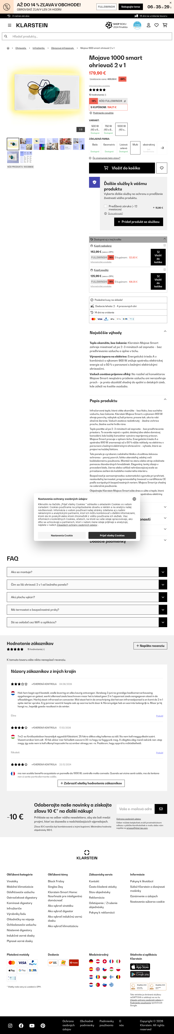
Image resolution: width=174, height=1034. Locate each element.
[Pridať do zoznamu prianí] (161, 168)
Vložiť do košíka (125, 168)
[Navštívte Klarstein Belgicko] (118, 977)
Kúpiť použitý (101, 270)
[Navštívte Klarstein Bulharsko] (105, 977)
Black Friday (56, 881)
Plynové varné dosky (20, 941)
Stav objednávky (99, 892)
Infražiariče (39, 48)
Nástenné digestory (19, 930)
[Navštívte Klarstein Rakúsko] (98, 961)
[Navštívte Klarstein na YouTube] (32, 1026)
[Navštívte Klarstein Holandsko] (91, 985)
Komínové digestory (19, 903)
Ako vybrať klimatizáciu (63, 926)
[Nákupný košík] (165, 25)
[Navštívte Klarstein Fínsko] (111, 977)
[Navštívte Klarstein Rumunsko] (98, 977)
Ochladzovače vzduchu (21, 924)
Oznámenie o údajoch (144, 896)
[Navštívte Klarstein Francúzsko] (111, 961)
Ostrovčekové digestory (22, 897)
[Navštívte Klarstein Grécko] (111, 985)
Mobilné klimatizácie (20, 886)
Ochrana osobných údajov (128, 819)
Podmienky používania (140, 1003)
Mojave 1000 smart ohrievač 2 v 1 (97, 48)
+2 (162, 148)
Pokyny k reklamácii (102, 912)
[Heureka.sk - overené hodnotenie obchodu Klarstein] (137, 25)
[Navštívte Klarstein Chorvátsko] (91, 977)
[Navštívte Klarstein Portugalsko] (98, 985)
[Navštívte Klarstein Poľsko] (118, 969)
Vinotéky (12, 881)
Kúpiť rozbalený (103, 245)
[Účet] (148, 25)
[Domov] (11, 48)
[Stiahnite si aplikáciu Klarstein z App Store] (140, 966)
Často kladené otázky (103, 886)
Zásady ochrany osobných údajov (146, 1000)
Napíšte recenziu (151, 646)
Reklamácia (97, 897)
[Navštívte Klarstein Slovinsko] (105, 985)
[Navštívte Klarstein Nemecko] (91, 961)
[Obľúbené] (156, 25)
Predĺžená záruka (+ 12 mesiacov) (123, 208)
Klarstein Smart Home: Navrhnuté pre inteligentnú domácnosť (65, 896)
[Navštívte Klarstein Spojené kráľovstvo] (98, 969)
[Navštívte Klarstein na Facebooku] (21, 1026)
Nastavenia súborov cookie (147, 901)
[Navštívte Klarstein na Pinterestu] (42, 1026)
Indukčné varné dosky (20, 935)
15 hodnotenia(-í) (97, 94)
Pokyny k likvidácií (141, 881)
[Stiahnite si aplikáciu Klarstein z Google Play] (140, 974)
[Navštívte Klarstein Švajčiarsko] (105, 961)
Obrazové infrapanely (62, 48)
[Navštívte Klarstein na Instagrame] (10, 1026)
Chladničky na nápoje (20, 919)
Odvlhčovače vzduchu (20, 892)
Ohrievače (21, 48)
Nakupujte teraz (130, 6)
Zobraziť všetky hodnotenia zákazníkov (92, 783)
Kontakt (94, 881)
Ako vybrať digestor (60, 911)
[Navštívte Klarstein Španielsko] (91, 969)
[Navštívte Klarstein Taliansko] (118, 961)
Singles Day (55, 886)
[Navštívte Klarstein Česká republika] (105, 969)
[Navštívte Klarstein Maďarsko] (111, 969)
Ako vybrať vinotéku (60, 905)
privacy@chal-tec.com (137, 828)
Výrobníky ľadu (16, 914)
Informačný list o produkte (99, 86)
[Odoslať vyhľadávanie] (5, 36)
